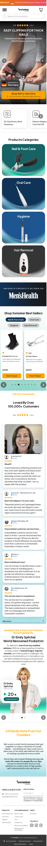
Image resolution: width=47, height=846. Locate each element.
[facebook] (40, 825)
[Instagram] (31, 825)
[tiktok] (36, 825)
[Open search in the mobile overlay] (23, 16)
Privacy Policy (38, 800)
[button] (4, 60)
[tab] (16, 319)
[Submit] (42, 793)
